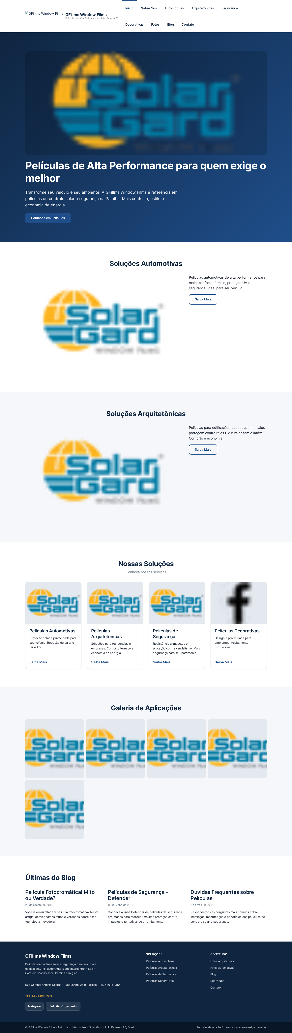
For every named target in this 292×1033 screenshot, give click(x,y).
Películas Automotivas (160, 961)
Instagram (34, 1006)
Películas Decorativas (160, 980)
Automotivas (174, 8)
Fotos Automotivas (222, 967)
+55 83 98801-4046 (39, 995)
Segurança (229, 8)
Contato (188, 24)
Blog (170, 24)
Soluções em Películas (48, 218)
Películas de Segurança (161, 974)
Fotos (155, 24)
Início (129, 8)
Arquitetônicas (202, 8)
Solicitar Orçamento (63, 1006)
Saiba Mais (203, 299)
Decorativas (134, 24)
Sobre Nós (149, 8)
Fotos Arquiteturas (222, 961)
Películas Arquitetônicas (161, 967)
